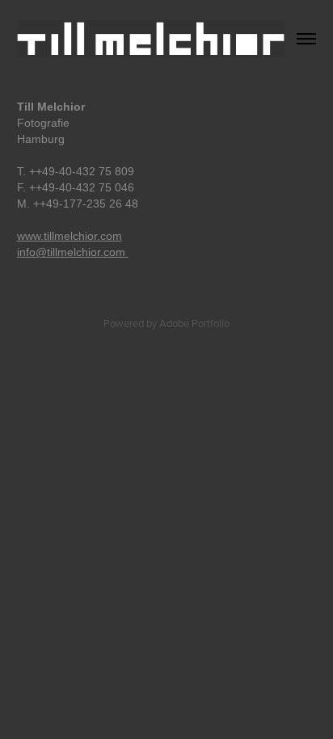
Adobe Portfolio (194, 323)
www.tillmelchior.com (69, 235)
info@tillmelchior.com (71, 252)
